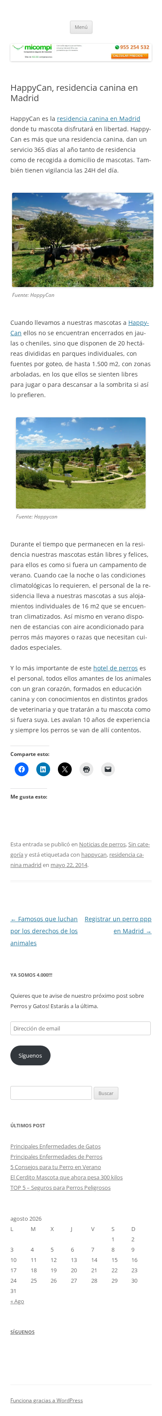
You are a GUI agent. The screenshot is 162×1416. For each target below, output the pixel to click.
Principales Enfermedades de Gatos (55, 1146)
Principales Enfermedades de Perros (56, 1156)
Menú (81, 27)
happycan (94, 854)
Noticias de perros (102, 844)
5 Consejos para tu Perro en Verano (55, 1167)
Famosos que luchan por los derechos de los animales (44, 931)
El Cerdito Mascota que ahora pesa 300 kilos (66, 1177)
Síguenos (30, 1055)
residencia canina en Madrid (98, 118)
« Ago (17, 1301)
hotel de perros (115, 668)
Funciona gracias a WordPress (46, 1400)
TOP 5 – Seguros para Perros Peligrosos (60, 1187)
